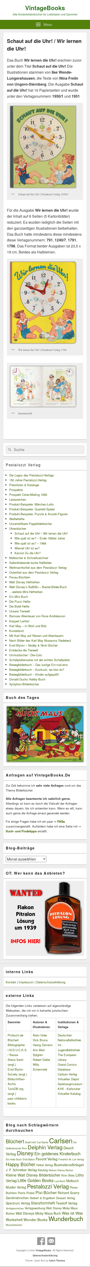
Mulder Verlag (16, 1187)
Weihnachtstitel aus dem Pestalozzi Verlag (37, 567)
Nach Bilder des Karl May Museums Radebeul (40, 640)
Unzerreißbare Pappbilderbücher (30, 523)
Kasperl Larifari (19, 621)
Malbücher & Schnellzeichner (28, 558)
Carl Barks (42, 1142)
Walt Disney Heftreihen (24, 582)
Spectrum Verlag (18, 1203)
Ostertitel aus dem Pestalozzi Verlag (33, 572)
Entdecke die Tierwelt (23, 650)
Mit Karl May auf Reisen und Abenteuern (36, 635)
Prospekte (16, 490)
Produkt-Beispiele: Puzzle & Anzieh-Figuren (38, 514)
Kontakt (11, 982)
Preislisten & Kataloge (24, 485)
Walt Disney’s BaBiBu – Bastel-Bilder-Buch (38, 587)
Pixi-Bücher (46, 1192)
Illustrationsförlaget (69, 1164)
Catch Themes (57, 1260)
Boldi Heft (30, 1142)
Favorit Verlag (46, 1158)
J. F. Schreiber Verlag (21, 1170)
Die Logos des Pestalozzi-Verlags (31, 475)
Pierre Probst (26, 1193)
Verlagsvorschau (15, 1208)
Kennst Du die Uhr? (28, 553)
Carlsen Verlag (67, 1074)
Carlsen (60, 1140)
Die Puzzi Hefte (19, 601)
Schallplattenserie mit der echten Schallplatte (39, 660)
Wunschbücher (14, 1225)
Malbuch (72, 1180)
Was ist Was (72, 1213)
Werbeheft (14, 1219)
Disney (25, 1153)
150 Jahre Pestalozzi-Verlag (27, 480)
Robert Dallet (41, 1059)
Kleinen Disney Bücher (61, 1170)
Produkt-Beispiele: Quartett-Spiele (32, 509)
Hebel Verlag (44, 1165)
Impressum (26, 982)
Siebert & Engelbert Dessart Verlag (52, 1198)
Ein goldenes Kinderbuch (57, 1153)
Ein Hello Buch (14, 1159)
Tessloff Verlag (66, 1203)
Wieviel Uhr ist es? (27, 548)
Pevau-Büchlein (19, 577)
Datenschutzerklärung (50, 982)
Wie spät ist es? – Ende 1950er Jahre (40, 538)
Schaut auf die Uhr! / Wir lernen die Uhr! (41, 533)
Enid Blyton (29, 1159)
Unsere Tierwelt (19, 611)
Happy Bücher (20, 1164)
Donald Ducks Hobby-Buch (27, 679)
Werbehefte (16, 519)
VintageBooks (45, 7)
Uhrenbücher (17, 528)
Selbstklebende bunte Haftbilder (30, 562)
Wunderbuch (65, 1218)
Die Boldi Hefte (19, 606)
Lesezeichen (17, 499)
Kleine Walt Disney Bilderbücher (33, 1175)
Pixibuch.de (15, 1035)
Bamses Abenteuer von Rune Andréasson (37, 616)
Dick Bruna (40, 1040)
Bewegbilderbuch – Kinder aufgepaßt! (34, 674)
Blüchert (15, 1141)
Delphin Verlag (45, 1147)
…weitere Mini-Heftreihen (26, 592)
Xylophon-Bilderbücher (24, 684)
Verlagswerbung (35, 1208)
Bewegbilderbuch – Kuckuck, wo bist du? (36, 669)
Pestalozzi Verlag (23, 464)
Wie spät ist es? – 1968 (30, 543)
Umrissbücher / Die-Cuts (25, 655)
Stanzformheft (43, 1203)
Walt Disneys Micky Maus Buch (38, 1213)
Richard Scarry (68, 1192)
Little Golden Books (36, 1180)
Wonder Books (36, 1219)
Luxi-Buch (59, 1181)
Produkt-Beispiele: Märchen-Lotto (31, 504)
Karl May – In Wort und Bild (27, 626)
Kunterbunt (16, 631)
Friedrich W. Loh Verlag (71, 1159)
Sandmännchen (17, 1197)
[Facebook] (41, 1241)
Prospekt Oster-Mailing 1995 (28, 494)
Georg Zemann (43, 1045)
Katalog (43, 1170)
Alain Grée (40, 1035)
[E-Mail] (51, 1241)
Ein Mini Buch (18, 596)
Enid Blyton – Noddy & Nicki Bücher (33, 645)
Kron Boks (68, 1175)
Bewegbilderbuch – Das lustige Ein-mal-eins (38, 664)
